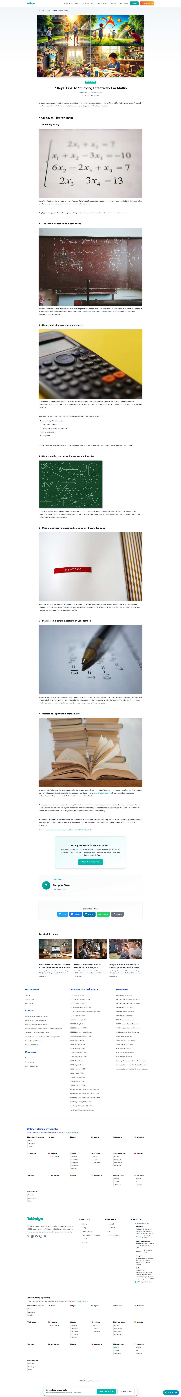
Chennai (74, 1168)
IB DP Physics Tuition (77, 1065)
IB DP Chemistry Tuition (78, 1069)
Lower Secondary (115, 1235)
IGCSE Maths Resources (124, 995)
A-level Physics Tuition (77, 1044)
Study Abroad (101, 3)
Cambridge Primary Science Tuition (82, 1110)
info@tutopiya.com (143, 1224)
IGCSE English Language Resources (128, 999)
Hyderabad (74, 1166)
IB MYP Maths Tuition (77, 1077)
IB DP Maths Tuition (77, 1061)
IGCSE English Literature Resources (128, 1003)
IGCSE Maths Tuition (77, 995)
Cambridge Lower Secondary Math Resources (131, 1061)
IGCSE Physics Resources (124, 1007)
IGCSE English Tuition (77, 1003)
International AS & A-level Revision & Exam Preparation (43, 1029)
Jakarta (138, 1179)
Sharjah (30, 1146)
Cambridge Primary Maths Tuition (81, 1102)
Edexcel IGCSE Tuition (32, 1045)
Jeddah (116, 1182)
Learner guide (29, 999)
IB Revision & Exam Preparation (35, 1020)
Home (41, 11)
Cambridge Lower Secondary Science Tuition (85, 1098)
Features (28, 1058)
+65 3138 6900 (147, 1237)
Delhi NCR (74, 1160)
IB (109, 1231)
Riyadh (116, 1179)
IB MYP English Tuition (77, 1085)
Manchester (118, 1160)
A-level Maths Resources (124, 1036)
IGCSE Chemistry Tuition (78, 1020)
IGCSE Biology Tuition (77, 1024)
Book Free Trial (126, 1391)
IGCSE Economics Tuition (78, 1028)
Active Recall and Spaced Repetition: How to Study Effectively (69, 830)
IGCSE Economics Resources (125, 1020)
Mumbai (74, 1156)
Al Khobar (117, 1185)
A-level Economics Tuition (78, 1057)
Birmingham (118, 1163)
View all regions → (74, 1132)
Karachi (95, 1156)
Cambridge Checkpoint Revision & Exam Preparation (42, 1037)
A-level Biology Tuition (77, 1048)
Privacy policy (29, 1062)
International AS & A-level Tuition (36, 1024)
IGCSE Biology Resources (124, 1016)
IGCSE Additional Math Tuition (80, 999)
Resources (67, 3)
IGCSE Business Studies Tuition (81, 1032)
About (84, 1239)
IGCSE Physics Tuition (77, 1016)
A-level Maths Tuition (77, 1040)
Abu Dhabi (31, 1143)
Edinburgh (117, 1166)
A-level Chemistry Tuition (78, 1052)
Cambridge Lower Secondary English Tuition (85, 1094)
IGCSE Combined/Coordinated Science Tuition (85, 1011)
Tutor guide (29, 1003)
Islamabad (96, 1163)
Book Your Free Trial (90, 862)
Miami (30, 1201)
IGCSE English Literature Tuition (81, 1007)
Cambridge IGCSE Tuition (33, 1041)
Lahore (95, 1160)
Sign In (135, 3)
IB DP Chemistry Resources (125, 1052)
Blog (48, 11)
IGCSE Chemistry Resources (125, 1011)
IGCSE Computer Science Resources (128, 1028)
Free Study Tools (87, 3)
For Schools (124, 3)
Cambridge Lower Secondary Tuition (37, 1033)
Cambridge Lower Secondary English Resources (131, 1065)
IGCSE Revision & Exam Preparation (37, 1016)
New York (31, 1195)
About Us (113, 3)
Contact (85, 1242)
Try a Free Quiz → (106, 1391)
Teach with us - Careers (91, 1235)
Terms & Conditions (31, 1066)
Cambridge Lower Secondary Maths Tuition (84, 1089)
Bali (137, 1182)
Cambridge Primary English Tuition (81, 1106)
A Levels (112, 1228)
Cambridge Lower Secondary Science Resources (132, 1069)
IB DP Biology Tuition (77, 1073)
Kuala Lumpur (54, 1156)
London (116, 1156)
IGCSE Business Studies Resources (127, 1024)
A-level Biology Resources (124, 1044)
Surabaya (139, 1185)
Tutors (77, 3)
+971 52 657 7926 (148, 1251)
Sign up (27, 995)
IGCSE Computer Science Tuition (81, 1036)
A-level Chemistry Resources (125, 1040)
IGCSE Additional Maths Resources (127, 1032)
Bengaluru (74, 1163)
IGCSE (111, 1224)
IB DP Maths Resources (123, 1048)
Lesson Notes (87, 1231)
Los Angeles (32, 1198)
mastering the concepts (103, 793)
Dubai (30, 1140)
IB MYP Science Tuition (78, 1081)
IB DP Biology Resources (124, 1057)
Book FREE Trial (148, 3)
